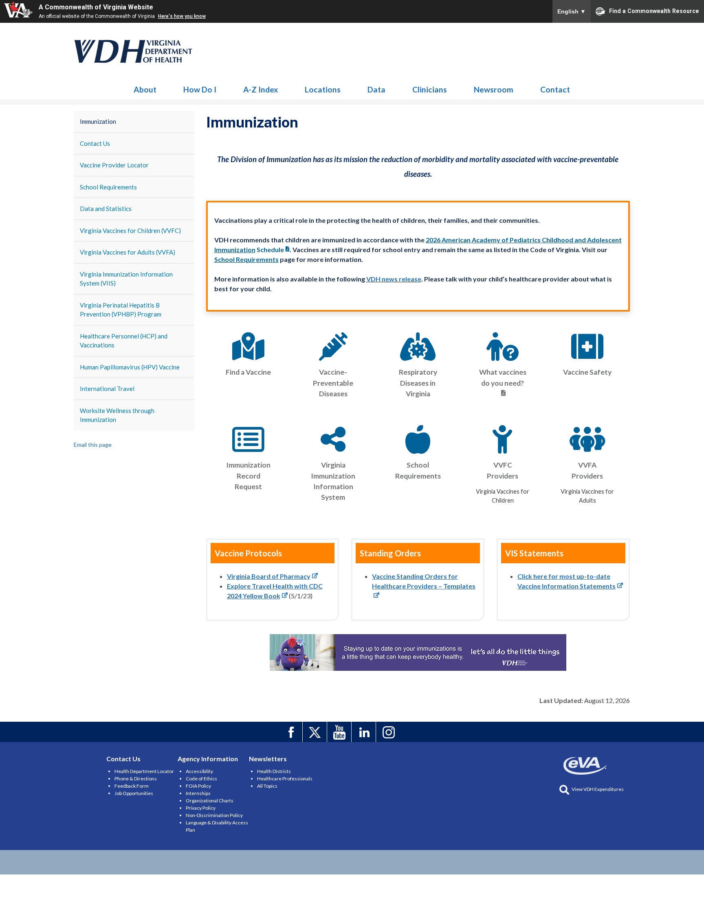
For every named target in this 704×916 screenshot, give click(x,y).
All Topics (267, 786)
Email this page (93, 444)
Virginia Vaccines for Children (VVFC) (130, 230)
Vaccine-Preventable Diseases (333, 383)
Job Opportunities (133, 793)
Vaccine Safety (587, 372)
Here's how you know (182, 16)
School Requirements (108, 187)
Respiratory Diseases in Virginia (418, 383)
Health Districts (274, 771)
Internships (198, 793)
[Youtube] (340, 732)
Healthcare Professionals (284, 778)
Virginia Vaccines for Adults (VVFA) (127, 252)
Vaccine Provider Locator (114, 165)
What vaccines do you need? (502, 377)
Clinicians (429, 89)
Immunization (134, 51)
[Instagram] (389, 732)
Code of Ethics (201, 778)
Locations (323, 89)
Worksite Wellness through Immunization (117, 415)
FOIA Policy (198, 786)
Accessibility (199, 771)
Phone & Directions (135, 778)
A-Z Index (260, 89)
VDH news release (393, 279)
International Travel (107, 388)
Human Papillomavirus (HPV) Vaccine (130, 367)
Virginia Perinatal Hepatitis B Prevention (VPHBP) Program (120, 309)
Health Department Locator (144, 771)
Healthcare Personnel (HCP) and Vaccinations (123, 340)
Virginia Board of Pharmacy (268, 576)
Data (376, 89)
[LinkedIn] (365, 732)
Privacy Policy (201, 808)
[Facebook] (291, 732)
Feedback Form (131, 786)
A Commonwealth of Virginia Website (96, 7)
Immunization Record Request (248, 476)
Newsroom (493, 89)
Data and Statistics (106, 208)
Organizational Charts (209, 800)
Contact (555, 89)
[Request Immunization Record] (248, 439)
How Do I (199, 89)
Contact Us (95, 143)
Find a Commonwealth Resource (654, 10)
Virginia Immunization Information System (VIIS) (126, 278)
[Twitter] (316, 732)
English (571, 11)
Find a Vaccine (248, 372)
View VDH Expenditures (598, 789)
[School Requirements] (418, 439)
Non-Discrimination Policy (214, 815)
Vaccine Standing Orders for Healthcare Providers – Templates (423, 581)
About (145, 89)
